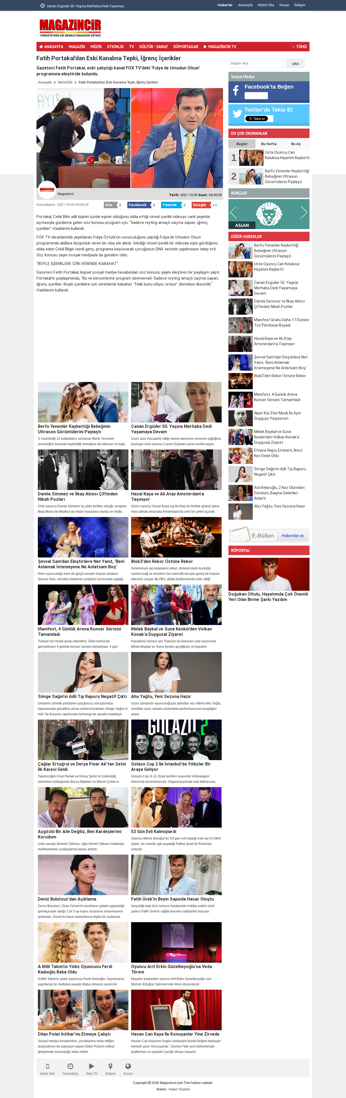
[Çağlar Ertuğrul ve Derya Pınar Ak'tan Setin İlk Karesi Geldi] (83, 740)
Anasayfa (245, 5)
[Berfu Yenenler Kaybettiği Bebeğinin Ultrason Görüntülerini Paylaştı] (83, 402)
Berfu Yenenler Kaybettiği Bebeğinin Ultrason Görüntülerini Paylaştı (74, 429)
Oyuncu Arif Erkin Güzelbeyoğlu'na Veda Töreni (171, 969)
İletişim (299, 5)
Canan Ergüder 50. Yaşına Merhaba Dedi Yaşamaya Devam (171, 429)
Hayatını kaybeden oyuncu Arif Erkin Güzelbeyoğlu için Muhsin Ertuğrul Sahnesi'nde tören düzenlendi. (171, 981)
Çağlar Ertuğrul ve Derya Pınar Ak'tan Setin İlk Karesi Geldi (82, 766)
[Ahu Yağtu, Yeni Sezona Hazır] (176, 672)
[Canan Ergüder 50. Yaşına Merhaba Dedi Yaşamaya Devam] (176, 402)
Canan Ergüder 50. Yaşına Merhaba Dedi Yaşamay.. (85, 6)
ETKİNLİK (115, 46)
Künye (284, 5)
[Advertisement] (211, 28)
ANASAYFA (53, 46)
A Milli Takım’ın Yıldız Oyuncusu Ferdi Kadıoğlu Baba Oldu (75, 969)
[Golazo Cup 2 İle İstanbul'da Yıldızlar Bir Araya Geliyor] (176, 740)
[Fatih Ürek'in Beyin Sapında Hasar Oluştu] (176, 875)
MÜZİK (96, 46)
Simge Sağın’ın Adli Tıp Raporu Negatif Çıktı (82, 696)
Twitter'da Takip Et (268, 110)
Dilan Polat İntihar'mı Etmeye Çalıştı (74, 1034)
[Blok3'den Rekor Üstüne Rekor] (176, 537)
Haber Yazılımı (179, 1089)
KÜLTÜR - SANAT (153, 46)
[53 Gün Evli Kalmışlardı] (176, 807)
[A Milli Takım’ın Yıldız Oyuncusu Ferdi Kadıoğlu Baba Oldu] (83, 942)
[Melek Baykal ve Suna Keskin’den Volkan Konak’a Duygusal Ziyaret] (176, 605)
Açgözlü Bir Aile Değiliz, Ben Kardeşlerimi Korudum (79, 834)
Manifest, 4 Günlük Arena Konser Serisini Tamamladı (79, 631)
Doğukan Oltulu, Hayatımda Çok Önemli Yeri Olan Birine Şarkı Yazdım (268, 597)
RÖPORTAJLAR (186, 46)
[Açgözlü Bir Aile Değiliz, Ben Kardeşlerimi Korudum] (83, 807)
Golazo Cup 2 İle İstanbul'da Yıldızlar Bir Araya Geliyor (171, 766)
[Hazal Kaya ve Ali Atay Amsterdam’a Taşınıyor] (176, 469)
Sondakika (70, 1074)
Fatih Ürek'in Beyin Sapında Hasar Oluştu (172, 899)
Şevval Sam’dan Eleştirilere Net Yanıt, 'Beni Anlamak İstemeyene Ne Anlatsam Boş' (81, 564)
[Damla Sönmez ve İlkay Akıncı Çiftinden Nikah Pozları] (83, 469)
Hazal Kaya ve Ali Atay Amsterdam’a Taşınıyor (167, 496)
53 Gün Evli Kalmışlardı (153, 831)
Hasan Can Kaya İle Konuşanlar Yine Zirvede (175, 1034)
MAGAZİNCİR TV (222, 46)
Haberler (225, 5)
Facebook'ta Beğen (269, 87)
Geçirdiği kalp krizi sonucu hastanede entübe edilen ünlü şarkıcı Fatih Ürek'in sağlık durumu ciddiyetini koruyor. (173, 908)
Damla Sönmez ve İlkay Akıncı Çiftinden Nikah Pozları (78, 496)
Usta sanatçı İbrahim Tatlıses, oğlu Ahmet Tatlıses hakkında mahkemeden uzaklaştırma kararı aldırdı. (81, 846)
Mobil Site (266, 5)
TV (131, 46)
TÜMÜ (301, 46)
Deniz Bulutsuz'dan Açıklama (67, 899)
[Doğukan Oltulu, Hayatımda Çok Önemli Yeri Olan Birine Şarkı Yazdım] (269, 574)
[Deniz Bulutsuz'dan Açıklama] (83, 875)
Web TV (92, 1074)
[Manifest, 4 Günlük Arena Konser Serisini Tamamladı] (83, 605)
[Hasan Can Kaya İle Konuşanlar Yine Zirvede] (176, 1010)
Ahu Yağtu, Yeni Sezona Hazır (161, 696)
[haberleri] (40, 299)
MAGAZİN (77, 46)
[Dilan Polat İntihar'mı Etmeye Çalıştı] (83, 1010)
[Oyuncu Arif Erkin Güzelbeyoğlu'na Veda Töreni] (176, 942)
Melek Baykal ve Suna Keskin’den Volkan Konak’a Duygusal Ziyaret (171, 631)
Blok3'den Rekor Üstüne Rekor (162, 561)
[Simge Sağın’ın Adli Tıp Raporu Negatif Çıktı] (83, 672)
